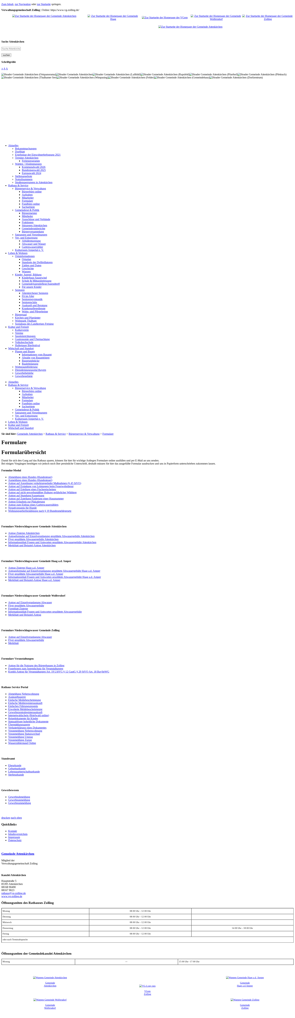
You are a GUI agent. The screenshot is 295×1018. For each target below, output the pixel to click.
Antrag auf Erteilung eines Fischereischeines (32, 489)
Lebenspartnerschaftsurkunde (24, 771)
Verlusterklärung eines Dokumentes (27, 727)
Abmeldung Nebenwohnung (23, 693)
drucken (5, 817)
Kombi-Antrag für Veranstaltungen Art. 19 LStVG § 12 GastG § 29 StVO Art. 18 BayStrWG (58, 671)
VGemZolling (147, 992)
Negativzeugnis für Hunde (22, 507)
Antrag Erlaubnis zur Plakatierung (26, 501)
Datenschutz (15, 840)
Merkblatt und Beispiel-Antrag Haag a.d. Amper (34, 580)
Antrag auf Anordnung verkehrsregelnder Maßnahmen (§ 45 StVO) (44, 483)
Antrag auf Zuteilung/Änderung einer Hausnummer (36, 498)
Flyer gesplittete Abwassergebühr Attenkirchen (33, 539)
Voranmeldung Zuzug (20, 740)
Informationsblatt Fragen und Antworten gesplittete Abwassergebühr (45, 611)
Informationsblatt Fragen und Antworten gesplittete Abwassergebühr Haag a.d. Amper (54, 577)
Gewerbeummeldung (19, 803)
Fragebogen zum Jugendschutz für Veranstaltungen (35, 668)
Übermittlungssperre (19, 724)
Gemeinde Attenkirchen (17, 854)
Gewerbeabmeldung (19, 796)
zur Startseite (44, 4)
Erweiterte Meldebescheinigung (25, 709)
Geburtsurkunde (17, 768)
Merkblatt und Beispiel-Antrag (24, 614)
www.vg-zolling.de (11, 896)
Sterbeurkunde (16, 774)
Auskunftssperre (17, 696)
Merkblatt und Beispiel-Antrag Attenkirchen (32, 545)
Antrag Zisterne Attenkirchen (24, 533)
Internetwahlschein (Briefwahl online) (28, 715)
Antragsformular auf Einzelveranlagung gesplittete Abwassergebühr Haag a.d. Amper (54, 570)
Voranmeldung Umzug (20, 736)
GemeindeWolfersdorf (50, 1006)
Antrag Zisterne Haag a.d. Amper (26, 567)
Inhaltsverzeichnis (17, 834)
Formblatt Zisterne (18, 608)
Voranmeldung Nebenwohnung (25, 730)
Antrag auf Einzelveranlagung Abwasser (30, 602)
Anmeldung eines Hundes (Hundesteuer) (30, 480)
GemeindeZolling (245, 1006)
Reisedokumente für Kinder (23, 718)
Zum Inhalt (7, 4)
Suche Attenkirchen (12, 41)
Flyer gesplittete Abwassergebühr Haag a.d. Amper (35, 573)
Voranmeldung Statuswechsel (24, 733)
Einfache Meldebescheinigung (24, 700)
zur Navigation (23, 4)
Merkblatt (13, 643)
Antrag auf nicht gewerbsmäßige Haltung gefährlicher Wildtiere (42, 492)
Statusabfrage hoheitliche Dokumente (28, 721)
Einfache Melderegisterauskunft (25, 703)
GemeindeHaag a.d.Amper (245, 984)
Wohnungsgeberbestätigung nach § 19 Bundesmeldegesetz (39, 510)
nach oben (16, 817)
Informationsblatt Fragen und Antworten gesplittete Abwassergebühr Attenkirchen (52, 542)
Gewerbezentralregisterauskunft (25, 712)
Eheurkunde (14, 765)
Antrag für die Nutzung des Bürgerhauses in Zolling (36, 665)
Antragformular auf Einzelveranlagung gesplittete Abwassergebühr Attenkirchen (51, 536)
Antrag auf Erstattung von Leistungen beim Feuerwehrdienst (40, 486)
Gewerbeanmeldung (19, 799)
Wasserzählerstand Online (22, 743)
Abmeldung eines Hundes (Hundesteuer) (30, 477)
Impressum (14, 837)
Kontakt (12, 831)
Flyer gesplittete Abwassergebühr (26, 605)
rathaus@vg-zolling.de (13, 893)
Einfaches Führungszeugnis (23, 706)
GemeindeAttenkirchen (50, 984)
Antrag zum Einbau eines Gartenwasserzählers (33, 504)
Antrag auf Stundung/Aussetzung (26, 495)
